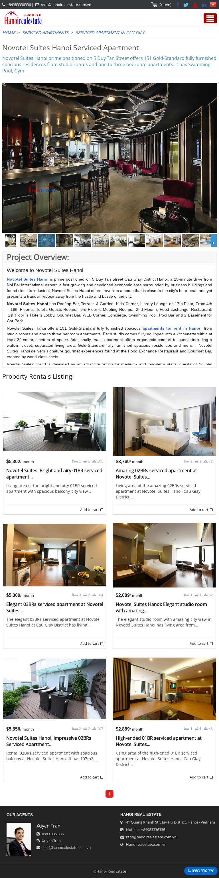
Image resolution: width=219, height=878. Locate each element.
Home (8, 32)
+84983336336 (19, 4)
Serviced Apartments (45, 32)
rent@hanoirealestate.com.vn (66, 4)
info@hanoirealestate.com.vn (66, 847)
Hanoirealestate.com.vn (146, 844)
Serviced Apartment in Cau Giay (110, 32)
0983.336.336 (202, 871)
